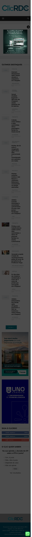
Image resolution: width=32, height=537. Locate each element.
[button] (28, 27)
